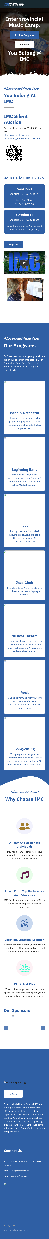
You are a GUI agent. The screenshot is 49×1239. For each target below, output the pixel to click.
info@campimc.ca (20, 1170)
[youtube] (14, 1226)
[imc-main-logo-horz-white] (14, 3)
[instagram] (9, 1226)
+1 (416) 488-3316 (21, 1176)
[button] (9, 290)
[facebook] (5, 1226)
